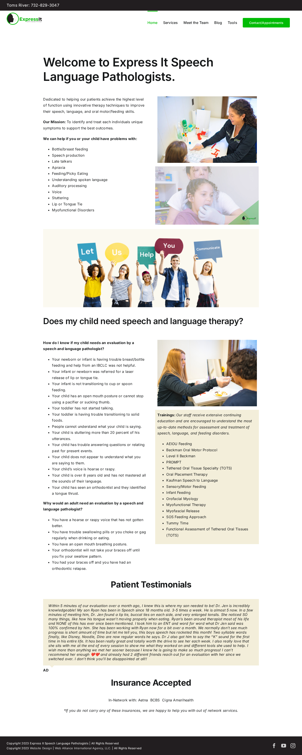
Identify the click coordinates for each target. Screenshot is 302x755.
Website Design (41, 695)
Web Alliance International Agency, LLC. (83, 695)
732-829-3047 (45, 5)
